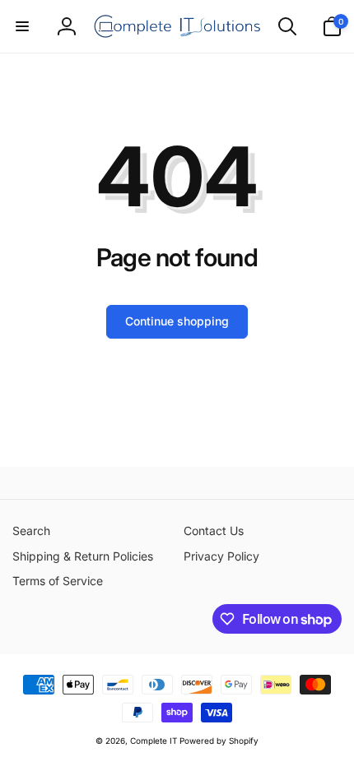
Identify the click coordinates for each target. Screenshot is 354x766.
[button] (22, 26)
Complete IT (153, 740)
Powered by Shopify (219, 740)
